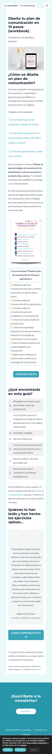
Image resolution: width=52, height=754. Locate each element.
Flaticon (38, 669)
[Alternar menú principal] (46, 5)
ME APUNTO (26, 711)
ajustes (23, 745)
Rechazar (20, 750)
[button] (26, 374)
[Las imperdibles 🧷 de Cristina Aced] (20, 5)
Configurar (33, 750)
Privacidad (26, 734)
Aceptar (8, 750)
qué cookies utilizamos (37, 743)
